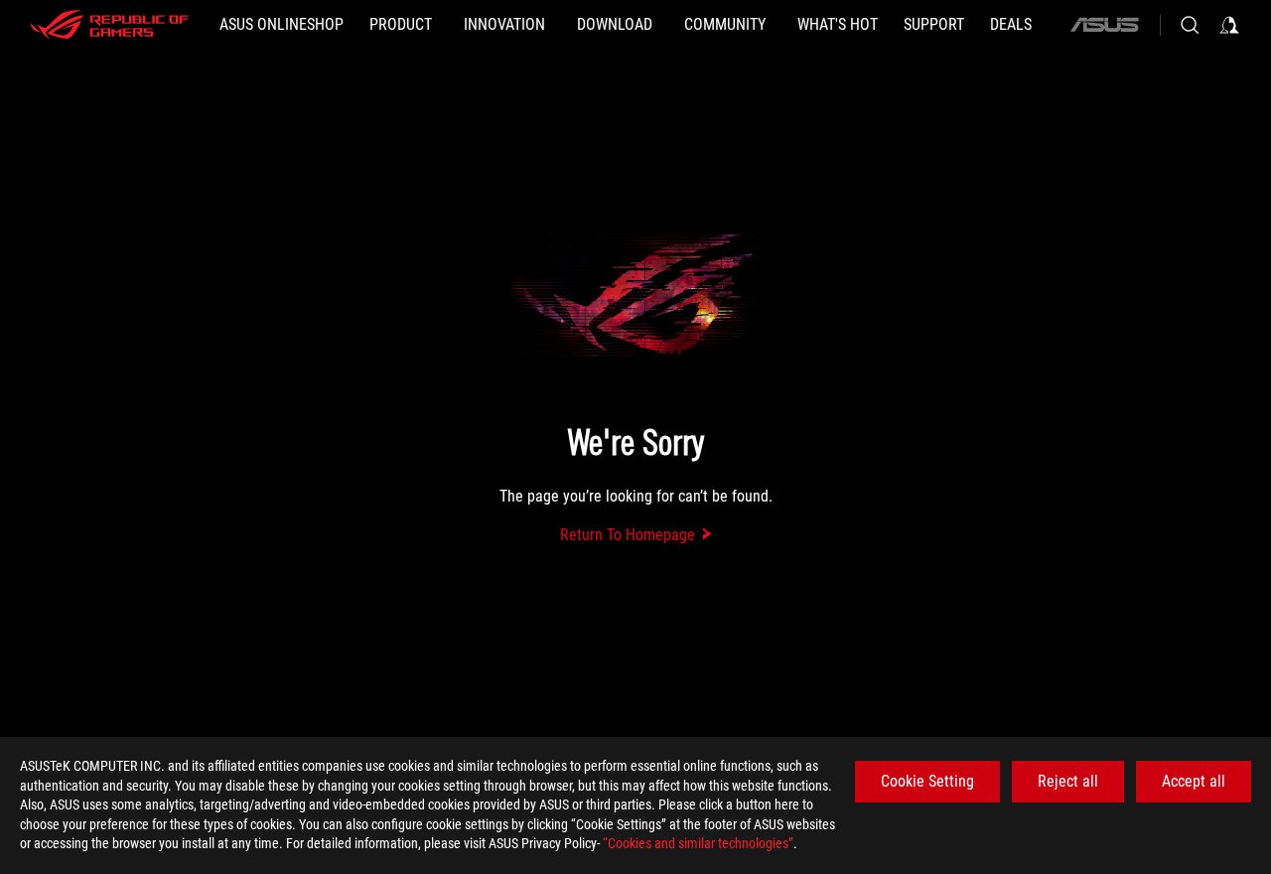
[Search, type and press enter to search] (1189, 25)
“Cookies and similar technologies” (698, 843)
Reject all (1068, 781)
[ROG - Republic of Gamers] (109, 25)
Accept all (1193, 781)
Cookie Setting (927, 781)
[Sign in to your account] (1229, 25)
